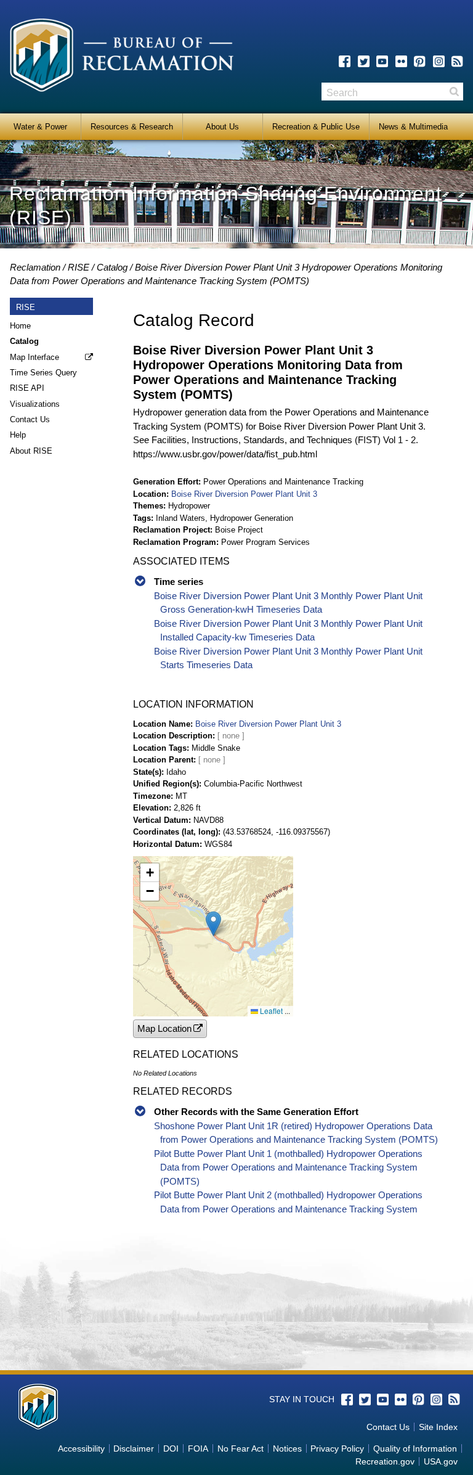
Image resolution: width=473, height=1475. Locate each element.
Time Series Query (43, 372)
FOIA (198, 1448)
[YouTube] (382, 61)
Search (454, 91)
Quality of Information (415, 1448)
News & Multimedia (413, 126)
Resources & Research (132, 126)
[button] (213, 923)
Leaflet (270, 1010)
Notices (287, 1448)
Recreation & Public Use (316, 126)
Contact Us (30, 419)
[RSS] (457, 61)
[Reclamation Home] (121, 57)
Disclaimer (133, 1448)
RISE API (27, 388)
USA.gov (441, 1461)
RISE (78, 267)
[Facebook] (344, 61)
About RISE (31, 451)
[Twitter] (364, 61)
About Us (222, 126)
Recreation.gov (384, 1461)
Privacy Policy (337, 1448)
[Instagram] (439, 61)
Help (18, 434)
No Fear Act (240, 1448)
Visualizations (35, 404)
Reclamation (35, 267)
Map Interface (34, 357)
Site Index (438, 1427)
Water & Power (40, 126)
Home (20, 325)
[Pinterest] (420, 61)
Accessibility (81, 1448)
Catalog (112, 267)
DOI (171, 1448)
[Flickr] (401, 61)
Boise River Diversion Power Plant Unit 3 (244, 494)
